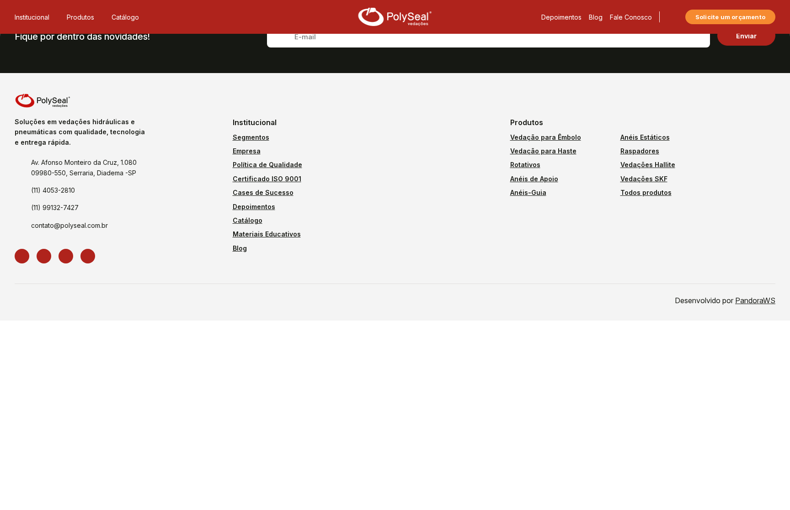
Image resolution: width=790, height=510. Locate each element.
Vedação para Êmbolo (545, 137)
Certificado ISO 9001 (267, 179)
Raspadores (639, 151)
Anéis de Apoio (534, 179)
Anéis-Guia (528, 192)
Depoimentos (561, 17)
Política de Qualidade (267, 164)
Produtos (80, 17)
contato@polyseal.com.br (69, 225)
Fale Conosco (631, 17)
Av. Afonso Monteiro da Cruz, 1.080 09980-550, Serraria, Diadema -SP (84, 167)
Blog (596, 17)
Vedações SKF (643, 179)
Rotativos (525, 164)
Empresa (247, 151)
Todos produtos (646, 192)
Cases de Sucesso (263, 192)
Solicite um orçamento (730, 17)
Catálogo (125, 17)
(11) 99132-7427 (55, 207)
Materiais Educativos (267, 234)
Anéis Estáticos (645, 137)
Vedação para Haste (543, 151)
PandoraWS (755, 300)
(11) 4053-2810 (53, 190)
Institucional (32, 17)
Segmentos (251, 137)
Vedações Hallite (647, 164)
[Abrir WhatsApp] (767, 487)
